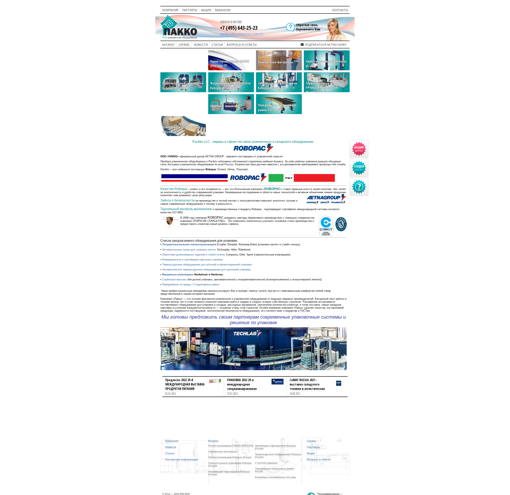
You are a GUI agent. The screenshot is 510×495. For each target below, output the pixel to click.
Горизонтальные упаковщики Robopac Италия (230, 464)
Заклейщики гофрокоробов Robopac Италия (275, 447)
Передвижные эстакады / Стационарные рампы (190, 284)
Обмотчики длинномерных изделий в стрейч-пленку (193, 254)
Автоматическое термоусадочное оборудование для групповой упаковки (206, 269)
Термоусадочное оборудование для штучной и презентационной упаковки (206, 264)
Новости (170, 447)
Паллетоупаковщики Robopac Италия (229, 457)
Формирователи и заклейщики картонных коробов (192, 259)
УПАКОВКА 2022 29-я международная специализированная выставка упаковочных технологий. (243, 389)
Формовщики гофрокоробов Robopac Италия (229, 473)
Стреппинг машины (174, 279)
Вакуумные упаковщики (177, 274)
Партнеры (313, 447)
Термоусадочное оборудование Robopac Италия (278, 456)
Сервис (311, 440)
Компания (171, 440)
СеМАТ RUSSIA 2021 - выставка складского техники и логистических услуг (307, 386)
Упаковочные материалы (222, 451)
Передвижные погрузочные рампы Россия (274, 470)
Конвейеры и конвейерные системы (275, 477)
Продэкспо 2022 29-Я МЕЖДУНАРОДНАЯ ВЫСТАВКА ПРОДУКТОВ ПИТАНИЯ (185, 384)
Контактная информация (181, 459)
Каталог (213, 440)
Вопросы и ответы (319, 459)
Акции (311, 453)
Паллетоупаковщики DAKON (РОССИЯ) (231, 445)
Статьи (169, 453)
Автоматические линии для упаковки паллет (189, 249)
